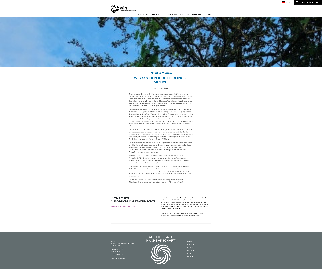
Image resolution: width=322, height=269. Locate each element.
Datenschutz (191, 247)
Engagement (172, 14)
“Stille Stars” (185, 14)
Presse (189, 253)
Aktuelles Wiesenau (161, 73)
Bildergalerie (197, 14)
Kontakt (208, 14)
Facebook (190, 256)
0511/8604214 (120, 254)
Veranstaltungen (158, 14)
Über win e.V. (143, 14)
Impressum (190, 244)
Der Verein (190, 250)
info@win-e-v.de (120, 258)
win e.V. (113, 241)
